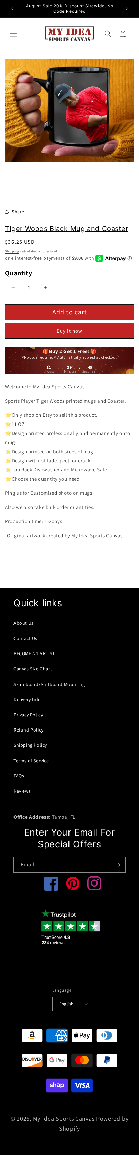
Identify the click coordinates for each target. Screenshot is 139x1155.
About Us (23, 623)
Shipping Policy (30, 745)
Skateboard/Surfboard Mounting (49, 684)
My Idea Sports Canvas (64, 1118)
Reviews (22, 791)
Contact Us (25, 638)
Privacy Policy (28, 715)
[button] (13, 33)
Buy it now (69, 331)
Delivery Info (27, 699)
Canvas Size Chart (32, 669)
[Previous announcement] (12, 8)
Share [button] (18, 212)
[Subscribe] (117, 865)
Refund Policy (28, 730)
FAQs (18, 776)
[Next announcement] (126, 8)
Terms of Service (31, 761)
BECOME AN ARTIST (34, 653)
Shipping (12, 251)
